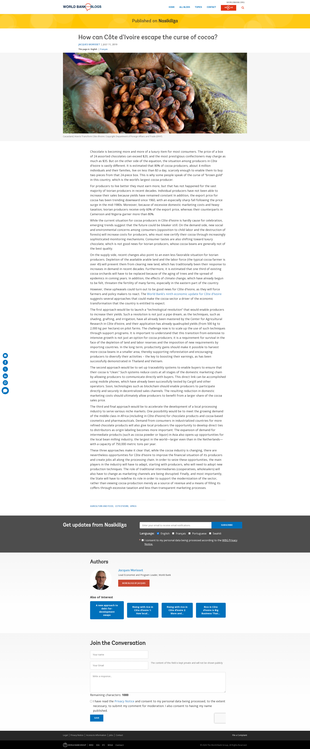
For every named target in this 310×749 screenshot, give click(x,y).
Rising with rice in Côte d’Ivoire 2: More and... (177, 610)
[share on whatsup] (5, 382)
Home (172, 7)
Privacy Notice (124, 701)
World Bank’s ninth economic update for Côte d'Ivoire (184, 294)
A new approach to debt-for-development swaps (107, 610)
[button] (243, 7)
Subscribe (227, 525)
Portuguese (199, 533)
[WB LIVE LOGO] (228, 8)
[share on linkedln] (5, 376)
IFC (103, 745)
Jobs (111, 735)
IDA (97, 745)
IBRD (91, 745)
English (94, 49)
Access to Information (96, 735)
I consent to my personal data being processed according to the (191, 542)
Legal (65, 735)
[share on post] (5, 369)
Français (104, 49)
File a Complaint (239, 735)
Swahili (217, 533)
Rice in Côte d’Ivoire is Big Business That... (211, 610)
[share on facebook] (5, 362)
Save (96, 718)
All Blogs (184, 7)
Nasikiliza (168, 21)
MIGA (110, 745)
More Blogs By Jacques (133, 583)
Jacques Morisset (89, 44)
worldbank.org (236, 2)
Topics (198, 7)
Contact (211, 7)
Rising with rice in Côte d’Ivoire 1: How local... (142, 610)
